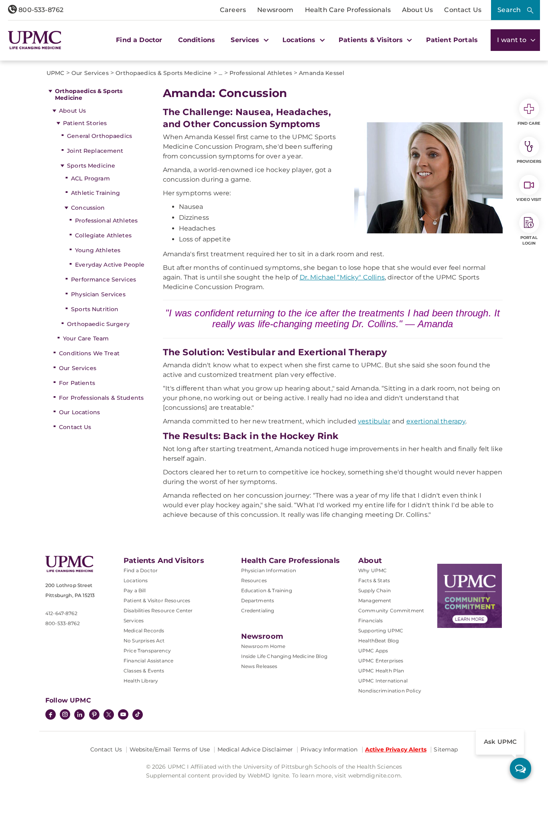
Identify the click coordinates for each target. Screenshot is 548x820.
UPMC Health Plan (381, 671)
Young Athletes (97, 250)
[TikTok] (137, 714)
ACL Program (90, 178)
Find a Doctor (139, 40)
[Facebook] (50, 715)
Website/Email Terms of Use (170, 749)
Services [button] (246, 40)
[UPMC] (34, 40)
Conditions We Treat (89, 353)
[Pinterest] (94, 715)
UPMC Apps (373, 651)
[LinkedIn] (79, 715)
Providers (529, 161)
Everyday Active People (109, 264)
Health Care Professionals (348, 10)
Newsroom (275, 10)
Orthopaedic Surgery (98, 324)
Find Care (529, 123)
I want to (512, 40)
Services (134, 621)
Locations (136, 580)
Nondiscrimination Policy (389, 691)
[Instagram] (65, 715)
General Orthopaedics (99, 136)
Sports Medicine (91, 165)
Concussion (88, 207)
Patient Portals (452, 40)
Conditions (196, 40)
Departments (257, 600)
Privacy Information (329, 749)
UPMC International (383, 681)
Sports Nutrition (94, 309)
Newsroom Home (263, 646)
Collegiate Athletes (103, 235)
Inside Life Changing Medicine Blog (284, 656)
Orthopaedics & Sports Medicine (88, 94)
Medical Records (144, 631)
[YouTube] (123, 715)
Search (509, 10)
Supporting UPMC (380, 631)
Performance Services (103, 279)
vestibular (374, 421)
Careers (233, 10)
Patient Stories (85, 123)
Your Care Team (86, 338)
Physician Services (98, 294)
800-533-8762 (40, 10)
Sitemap (446, 749)
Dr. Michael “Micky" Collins (342, 277)
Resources (254, 580)
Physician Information (268, 570)
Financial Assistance (148, 661)
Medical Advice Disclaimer (255, 749)
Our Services (77, 368)
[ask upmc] (520, 768)
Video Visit (528, 199)
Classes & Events (144, 671)
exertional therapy (436, 421)
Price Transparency (147, 651)
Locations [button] (300, 40)
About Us (417, 10)
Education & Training (266, 590)
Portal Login (529, 240)
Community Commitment (391, 610)
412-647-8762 (61, 613)
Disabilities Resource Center (158, 610)
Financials (370, 621)
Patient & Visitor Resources (157, 600)
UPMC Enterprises (381, 661)
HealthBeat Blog (378, 641)
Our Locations (79, 412)
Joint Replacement (95, 150)
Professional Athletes (106, 220)
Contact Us (462, 10)
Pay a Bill (135, 590)
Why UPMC (372, 570)
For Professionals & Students (101, 397)
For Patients (77, 383)
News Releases (259, 666)
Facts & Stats (374, 580)
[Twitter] (109, 714)
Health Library (141, 681)
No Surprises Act (144, 641)
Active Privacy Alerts (395, 749)
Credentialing (257, 610)
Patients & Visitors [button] (372, 40)
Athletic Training (95, 192)
